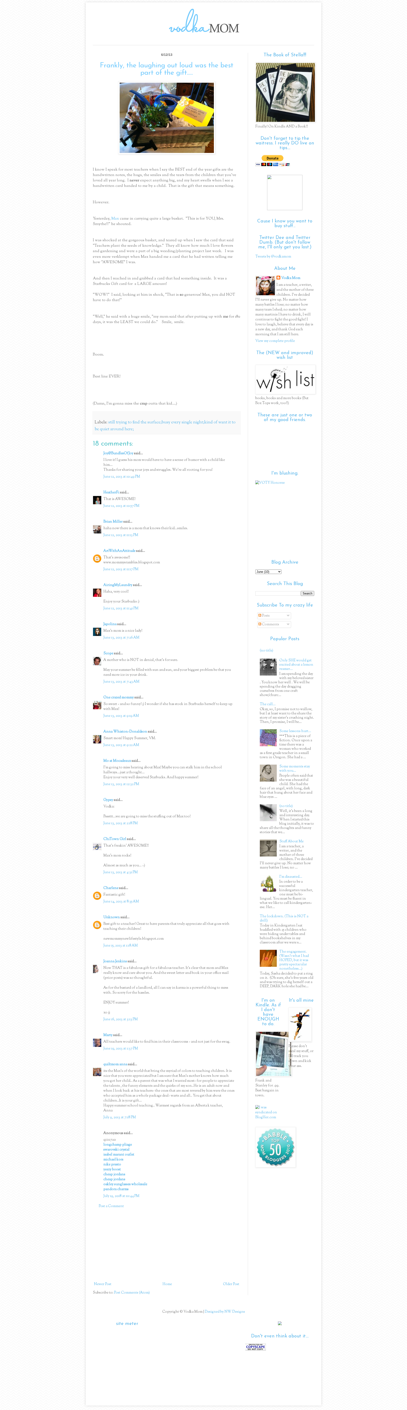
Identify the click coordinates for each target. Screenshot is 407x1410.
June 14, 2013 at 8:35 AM (121, 901)
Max (115, 218)
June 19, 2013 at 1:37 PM (120, 1048)
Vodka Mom (290, 278)
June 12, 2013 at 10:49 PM (121, 476)
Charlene (110, 888)
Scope (108, 653)
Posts (265, 615)
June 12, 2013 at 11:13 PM (120, 535)
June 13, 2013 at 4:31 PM (120, 872)
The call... (268, 704)
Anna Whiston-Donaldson (125, 731)
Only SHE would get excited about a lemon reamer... (296, 665)
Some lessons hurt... (295, 731)
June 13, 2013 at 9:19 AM (121, 715)
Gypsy (108, 800)
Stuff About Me (291, 841)
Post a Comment (111, 1206)
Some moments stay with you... (294, 768)
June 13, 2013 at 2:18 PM (120, 823)
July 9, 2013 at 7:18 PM (119, 1117)
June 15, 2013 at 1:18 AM (120, 945)
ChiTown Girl (114, 839)
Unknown (111, 917)
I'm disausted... (290, 876)
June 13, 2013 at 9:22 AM (121, 745)
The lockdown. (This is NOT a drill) (284, 918)
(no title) (266, 650)
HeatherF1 (111, 492)
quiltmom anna (115, 1064)
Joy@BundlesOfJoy (118, 453)
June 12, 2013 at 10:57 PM (121, 506)
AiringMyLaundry (117, 585)
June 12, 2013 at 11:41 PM (120, 608)
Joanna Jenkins (115, 961)
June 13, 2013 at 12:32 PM (121, 784)
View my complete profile (275, 341)
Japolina (110, 624)
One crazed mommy (118, 697)
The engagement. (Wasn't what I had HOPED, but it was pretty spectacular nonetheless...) (294, 960)
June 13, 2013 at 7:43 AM (121, 681)
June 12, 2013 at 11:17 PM (120, 569)
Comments (270, 624)
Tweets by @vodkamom (273, 256)
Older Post (231, 1284)
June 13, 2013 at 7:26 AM (121, 637)
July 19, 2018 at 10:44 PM (121, 1196)
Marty (108, 1035)
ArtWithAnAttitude (119, 551)
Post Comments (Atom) (132, 1292)
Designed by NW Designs (224, 1311)
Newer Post (102, 1284)
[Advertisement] (166, 1245)
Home (167, 1284)
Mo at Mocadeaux (117, 760)
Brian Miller (113, 521)
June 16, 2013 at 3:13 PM (120, 1019)
